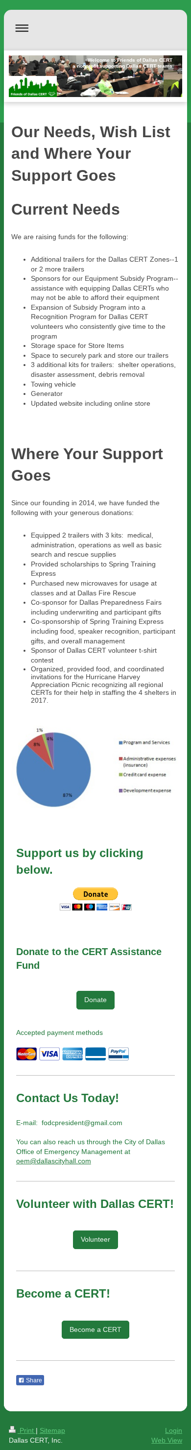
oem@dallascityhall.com (53, 1161)
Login (173, 1430)
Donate (95, 1000)
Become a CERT (95, 1329)
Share (33, 1380)
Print (27, 1430)
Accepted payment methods (59, 1032)
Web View (166, 1440)
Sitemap (52, 1430)
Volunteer (95, 1239)
